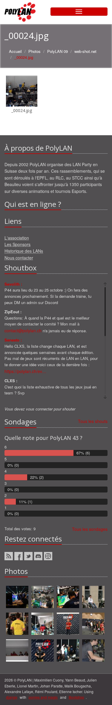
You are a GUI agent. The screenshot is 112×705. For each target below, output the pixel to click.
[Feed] (8, 556)
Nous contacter (18, 258)
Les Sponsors (17, 244)
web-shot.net (85, 51)
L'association (16, 238)
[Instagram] (48, 556)
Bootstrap (76, 697)
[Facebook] (18, 556)
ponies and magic (43, 697)
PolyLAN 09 (57, 51)
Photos (34, 51)
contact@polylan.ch (23, 330)
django (11, 697)
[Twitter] (28, 556)
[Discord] (38, 556)
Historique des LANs (23, 251)
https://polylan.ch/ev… (25, 371)
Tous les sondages (90, 529)
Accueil (15, 51)
